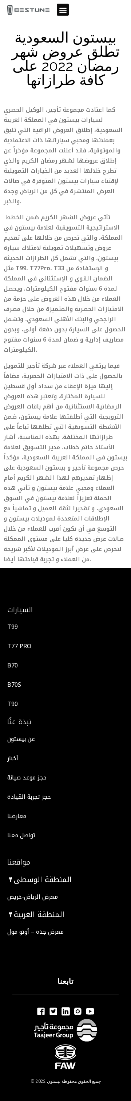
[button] (63, 10)
